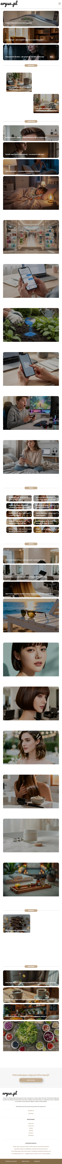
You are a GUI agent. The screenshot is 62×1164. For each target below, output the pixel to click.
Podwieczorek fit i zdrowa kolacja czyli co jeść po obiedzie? (27, 1056)
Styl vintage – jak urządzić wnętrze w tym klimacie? (24, 40)
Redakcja (31, 1111)
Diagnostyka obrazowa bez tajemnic (18, 23)
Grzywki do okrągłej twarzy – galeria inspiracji (22, 682)
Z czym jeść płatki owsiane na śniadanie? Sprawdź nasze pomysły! (29, 999)
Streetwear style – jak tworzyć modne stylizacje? (47, 506)
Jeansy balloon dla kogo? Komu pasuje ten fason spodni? (31, 1147)
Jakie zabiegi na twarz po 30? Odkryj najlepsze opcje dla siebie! (28, 902)
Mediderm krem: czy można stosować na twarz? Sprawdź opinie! (29, 858)
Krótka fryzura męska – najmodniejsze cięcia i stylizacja (25, 137)
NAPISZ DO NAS (31, 1080)
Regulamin (37, 1161)
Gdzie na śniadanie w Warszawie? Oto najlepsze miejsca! (26, 1016)
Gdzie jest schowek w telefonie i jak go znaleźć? (23, 391)
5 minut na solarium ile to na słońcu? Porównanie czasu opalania (28, 638)
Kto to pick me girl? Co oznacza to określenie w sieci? (24, 479)
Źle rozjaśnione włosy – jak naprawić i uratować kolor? (25, 560)
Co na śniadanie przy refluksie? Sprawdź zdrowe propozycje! (31, 1151)
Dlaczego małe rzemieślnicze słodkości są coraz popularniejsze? (16, 931)
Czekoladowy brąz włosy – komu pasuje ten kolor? (23, 726)
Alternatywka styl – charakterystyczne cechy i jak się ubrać (31, 1154)
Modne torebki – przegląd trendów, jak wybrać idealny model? (19, 506)
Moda (31, 488)
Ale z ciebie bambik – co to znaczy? (18, 435)
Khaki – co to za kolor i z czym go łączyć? (47, 530)
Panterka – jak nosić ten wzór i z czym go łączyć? (20, 499)
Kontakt (31, 1114)
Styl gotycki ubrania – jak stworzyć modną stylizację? (24, 57)
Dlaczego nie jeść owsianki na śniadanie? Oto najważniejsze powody (30, 982)
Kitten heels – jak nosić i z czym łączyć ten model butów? (20, 530)
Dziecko (31, 65)
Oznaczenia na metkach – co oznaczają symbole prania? (46, 499)
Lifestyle (31, 121)
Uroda (31, 544)
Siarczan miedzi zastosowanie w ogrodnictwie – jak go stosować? (29, 347)
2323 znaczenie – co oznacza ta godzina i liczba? (22, 171)
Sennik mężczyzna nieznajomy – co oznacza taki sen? (24, 154)
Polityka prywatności (11, 1161)
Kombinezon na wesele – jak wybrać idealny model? (46, 522)
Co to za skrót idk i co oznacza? (16, 303)
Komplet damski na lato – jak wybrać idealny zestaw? (19, 522)
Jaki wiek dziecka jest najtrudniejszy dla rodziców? (46, 109)
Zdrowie (31, 966)
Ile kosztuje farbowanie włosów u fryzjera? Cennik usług (26, 577)
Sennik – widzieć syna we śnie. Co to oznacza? (22, 215)
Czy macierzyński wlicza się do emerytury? (20, 88)
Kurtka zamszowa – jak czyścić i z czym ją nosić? (20, 514)
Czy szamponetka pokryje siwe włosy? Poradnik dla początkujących (30, 814)
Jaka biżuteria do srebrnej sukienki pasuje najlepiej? (31, 1149)
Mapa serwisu (25, 1161)
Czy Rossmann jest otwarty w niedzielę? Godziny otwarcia (26, 259)
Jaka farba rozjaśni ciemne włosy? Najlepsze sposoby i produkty (29, 594)
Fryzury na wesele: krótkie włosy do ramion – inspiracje (25, 770)
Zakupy (31, 910)
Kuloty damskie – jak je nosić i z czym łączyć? (47, 514)
